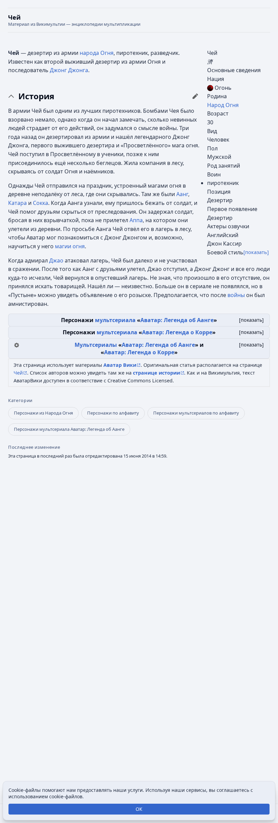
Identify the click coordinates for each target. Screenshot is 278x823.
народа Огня (97, 53)
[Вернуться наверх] (139, 20)
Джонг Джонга (69, 70)
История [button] (36, 96)
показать (251, 320)
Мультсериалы (96, 345)
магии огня (70, 246)
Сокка (40, 203)
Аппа (136, 220)
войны (236, 295)
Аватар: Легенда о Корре (177, 332)
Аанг (182, 194)
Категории (20, 400)
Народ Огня (223, 105)
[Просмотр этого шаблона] (16, 344)
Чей (18, 373)
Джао (56, 260)
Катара (17, 203)
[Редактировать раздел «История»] (195, 96)
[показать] (256, 252)
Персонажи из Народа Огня (43, 413)
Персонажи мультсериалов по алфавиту (196, 413)
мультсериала (115, 320)
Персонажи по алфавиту (113, 413)
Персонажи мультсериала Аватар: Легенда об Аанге (69, 429)
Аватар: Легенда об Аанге (177, 320)
